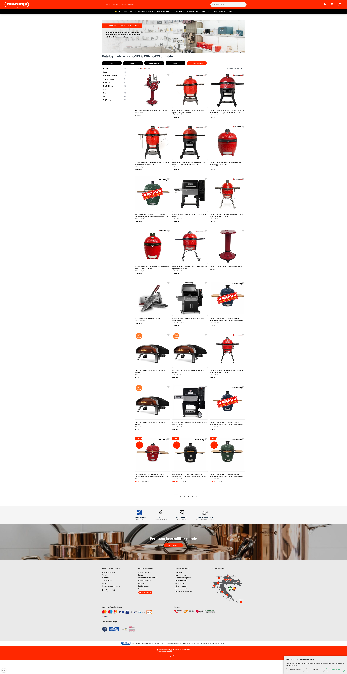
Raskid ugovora (144, 592)
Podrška (131, 4)
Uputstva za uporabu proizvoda (148, 578)
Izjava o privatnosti (181, 589)
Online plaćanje (179, 583)
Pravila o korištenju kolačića (183, 591)
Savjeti (123, 4)
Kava (208, 11)
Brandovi (105, 583)
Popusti (108, 4)
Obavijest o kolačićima (335, 663)
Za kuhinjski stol (193, 11)
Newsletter (141, 583)
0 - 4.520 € (111, 63)
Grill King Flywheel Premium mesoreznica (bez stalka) (152, 110)
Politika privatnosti (181, 586)
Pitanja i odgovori (143, 589)
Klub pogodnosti (107, 580)
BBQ (203, 11)
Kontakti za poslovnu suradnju (111, 586)
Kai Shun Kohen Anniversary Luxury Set (147, 318)
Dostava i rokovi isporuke (183, 578)
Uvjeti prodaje (179, 572)
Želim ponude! (172, 545)
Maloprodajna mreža (108, 572)
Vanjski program (225, 11)
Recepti (115, 4)
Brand (132, 63)
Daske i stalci (179, 11)
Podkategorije (153, 63)
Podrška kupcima (143, 586)
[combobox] (236, 68)
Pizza (215, 11)
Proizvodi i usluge (180, 575)
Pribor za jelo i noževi (146, 11)
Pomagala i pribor (164, 11)
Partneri (104, 575)
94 (200, 496)
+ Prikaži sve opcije (197, 63)
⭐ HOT (117, 11)
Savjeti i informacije (144, 572)
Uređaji (133, 11)
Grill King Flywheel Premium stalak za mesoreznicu (226, 266)
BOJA (175, 63)
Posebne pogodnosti (144, 580)
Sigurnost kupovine (181, 580)
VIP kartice (105, 578)
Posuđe (125, 11)
